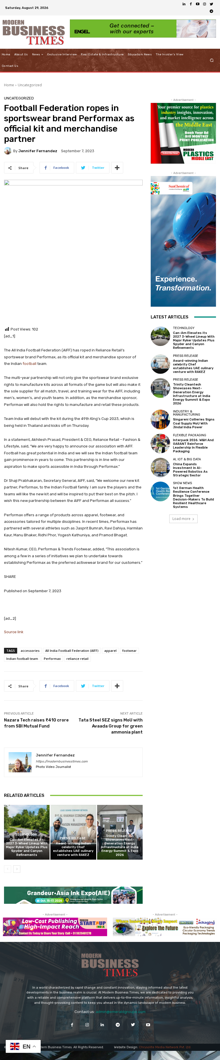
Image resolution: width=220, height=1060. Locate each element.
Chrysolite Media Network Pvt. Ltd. (165, 1047)
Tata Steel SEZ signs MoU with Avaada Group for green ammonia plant (110, 726)
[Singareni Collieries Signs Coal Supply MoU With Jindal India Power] (160, 419)
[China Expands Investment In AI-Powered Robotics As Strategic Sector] (160, 467)
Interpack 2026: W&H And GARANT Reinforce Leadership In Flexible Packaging (193, 445)
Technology (26, 834)
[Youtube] (197, 4)
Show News (182, 483)
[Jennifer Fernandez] (8, 150)
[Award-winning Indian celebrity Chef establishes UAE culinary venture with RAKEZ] (73, 832)
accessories (30, 650)
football (29, 363)
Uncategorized (30, 85)
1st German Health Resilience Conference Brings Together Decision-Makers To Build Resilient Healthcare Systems (193, 497)
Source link (13, 632)
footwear (129, 650)
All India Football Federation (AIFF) (72, 650)
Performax (52, 658)
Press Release (73, 838)
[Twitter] (211, 4)
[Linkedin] (183, 4)
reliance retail (77, 658)
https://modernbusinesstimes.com (62, 761)
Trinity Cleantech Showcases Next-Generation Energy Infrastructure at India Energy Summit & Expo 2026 (119, 845)
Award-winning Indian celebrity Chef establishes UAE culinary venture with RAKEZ (73, 849)
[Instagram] (204, 4)
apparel (110, 650)
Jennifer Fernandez (37, 151)
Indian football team (22, 658)
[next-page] (16, 869)
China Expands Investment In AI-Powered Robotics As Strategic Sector (190, 470)
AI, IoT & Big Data (187, 459)
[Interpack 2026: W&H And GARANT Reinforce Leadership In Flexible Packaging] (160, 443)
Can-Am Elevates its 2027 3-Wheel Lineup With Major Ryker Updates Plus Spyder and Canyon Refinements (27, 847)
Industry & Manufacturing (186, 413)
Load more (181, 518)
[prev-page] (7, 869)
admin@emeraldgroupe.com (121, 1012)
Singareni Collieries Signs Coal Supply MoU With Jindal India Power (194, 423)
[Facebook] (190, 4)
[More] (117, 167)
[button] (211, 60)
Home (9, 85)
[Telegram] (211, 11)
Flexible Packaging (189, 435)
